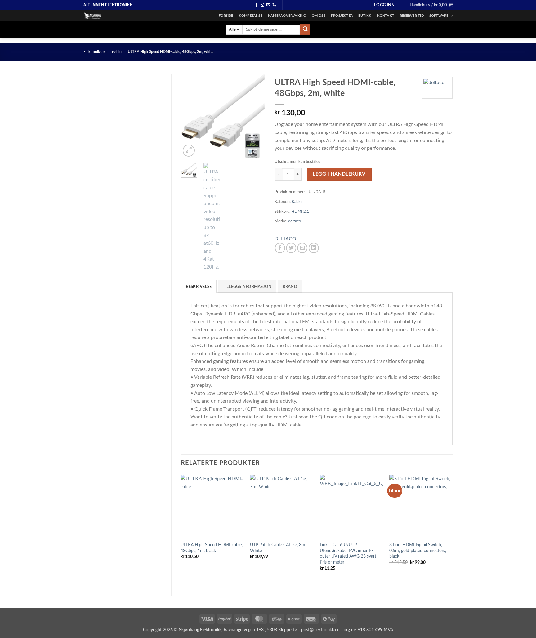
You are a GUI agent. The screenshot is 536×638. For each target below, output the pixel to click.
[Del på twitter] (291, 248)
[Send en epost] (268, 5)
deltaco (294, 221)
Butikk (364, 15)
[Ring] (274, 5)
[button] (384, 5)
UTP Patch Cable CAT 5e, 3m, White (278, 547)
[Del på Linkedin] (314, 248)
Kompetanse (250, 15)
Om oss (318, 15)
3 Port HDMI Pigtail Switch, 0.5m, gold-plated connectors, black (417, 550)
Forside (226, 15)
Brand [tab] (290, 286)
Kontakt (386, 15)
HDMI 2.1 (300, 211)
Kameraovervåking (287, 15)
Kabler (117, 52)
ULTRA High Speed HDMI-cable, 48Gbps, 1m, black (212, 547)
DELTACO (285, 238)
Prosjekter (342, 15)
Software (439, 15)
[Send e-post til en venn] (302, 248)
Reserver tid (412, 15)
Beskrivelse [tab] (199, 286)
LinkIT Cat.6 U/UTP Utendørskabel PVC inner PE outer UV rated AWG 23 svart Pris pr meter (348, 553)
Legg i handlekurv (339, 174)
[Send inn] (305, 29)
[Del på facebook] (280, 248)
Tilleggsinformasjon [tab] (247, 286)
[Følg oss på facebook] (256, 5)
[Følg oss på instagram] (262, 5)
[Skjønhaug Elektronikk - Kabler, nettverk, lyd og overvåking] (114, 15)
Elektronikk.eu (95, 52)
